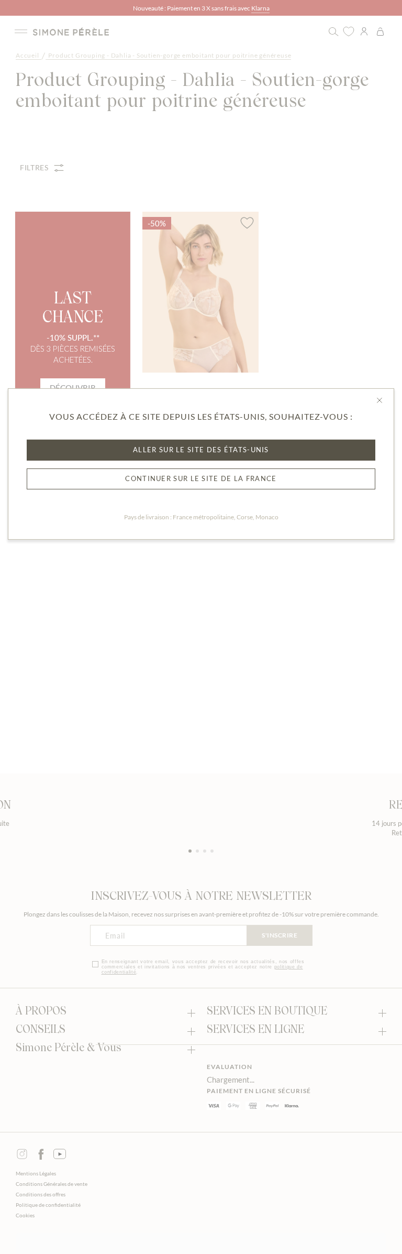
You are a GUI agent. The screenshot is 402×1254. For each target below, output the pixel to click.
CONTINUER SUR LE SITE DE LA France (200, 478)
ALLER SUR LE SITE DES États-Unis (201, 449)
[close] (379, 400)
